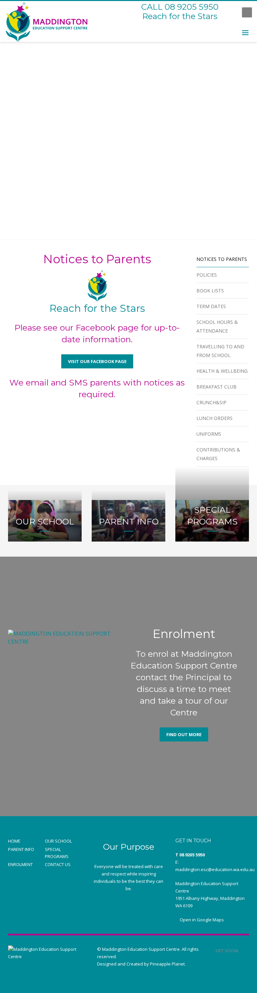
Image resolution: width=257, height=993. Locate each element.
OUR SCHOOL (58, 841)
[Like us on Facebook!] (244, 950)
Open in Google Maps (201, 920)
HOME (14, 841)
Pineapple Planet (167, 964)
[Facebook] (230, 12)
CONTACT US (58, 864)
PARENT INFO (21, 849)
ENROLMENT (20, 864)
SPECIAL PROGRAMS (57, 852)
